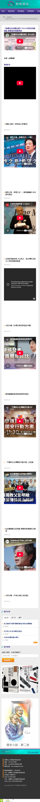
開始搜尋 (7, 660)
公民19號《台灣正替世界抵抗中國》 (18, 325)
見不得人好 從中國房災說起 (13, 631)
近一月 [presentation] (14, 617)
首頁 (3, 11)
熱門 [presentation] (20, 617)
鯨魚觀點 (21, 11)
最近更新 (11, 11)
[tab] (6, 617)
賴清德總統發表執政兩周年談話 (17, 394)
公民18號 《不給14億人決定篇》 (17, 595)
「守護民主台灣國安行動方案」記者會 (19, 462)
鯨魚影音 (9, 17)
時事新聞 (31, 11)
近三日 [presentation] (6, 617)
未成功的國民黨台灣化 (11, 637)
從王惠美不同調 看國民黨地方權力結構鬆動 (18, 623)
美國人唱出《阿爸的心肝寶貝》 (17, 124)
